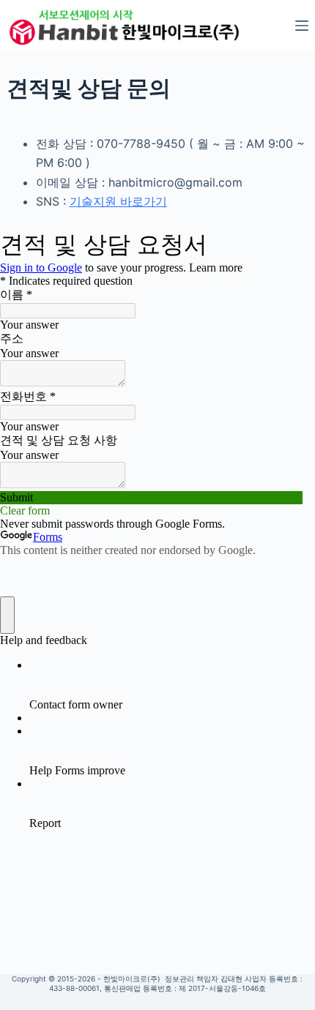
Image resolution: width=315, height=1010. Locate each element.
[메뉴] (301, 25)
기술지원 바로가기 (118, 201)
